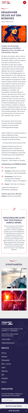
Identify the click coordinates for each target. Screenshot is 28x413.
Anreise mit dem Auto (7, 336)
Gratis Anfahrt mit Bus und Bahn (9, 334)
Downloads (4, 378)
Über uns (3, 353)
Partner (3, 367)
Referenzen (4, 371)
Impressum (4, 356)
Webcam (3, 382)
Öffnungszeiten (5, 360)
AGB (2, 374)
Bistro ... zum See (6, 364)
